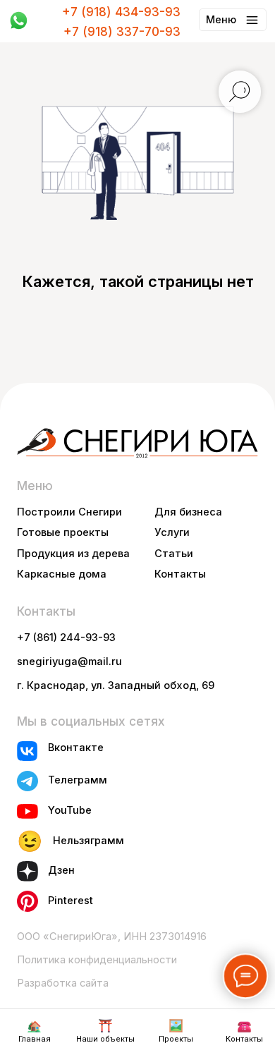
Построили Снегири (69, 512)
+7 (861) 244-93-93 (66, 637)
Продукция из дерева (73, 553)
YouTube (70, 810)
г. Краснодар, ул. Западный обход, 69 (115, 685)
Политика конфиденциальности (97, 959)
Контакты (180, 574)
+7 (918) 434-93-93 (121, 11)
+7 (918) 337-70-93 (122, 31)
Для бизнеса (188, 512)
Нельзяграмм (88, 840)
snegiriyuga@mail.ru (69, 661)
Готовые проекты (63, 532)
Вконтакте (76, 747)
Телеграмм (77, 780)
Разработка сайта (63, 983)
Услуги (172, 532)
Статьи (173, 553)
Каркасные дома (61, 574)
